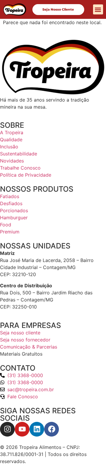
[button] (98, 9)
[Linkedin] (36, 429)
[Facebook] (51, 429)
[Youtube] (22, 429)
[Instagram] (7, 429)
